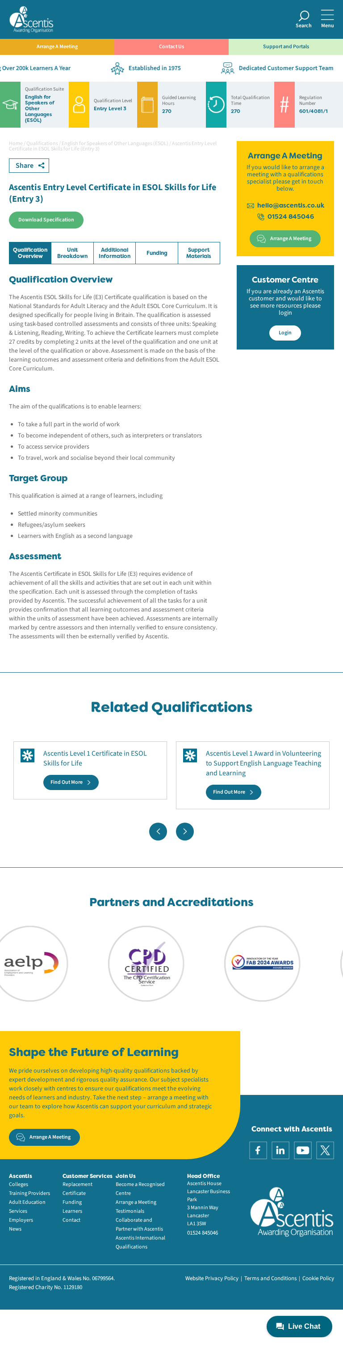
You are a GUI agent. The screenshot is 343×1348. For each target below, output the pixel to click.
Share (24, 165)
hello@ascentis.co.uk (290, 205)
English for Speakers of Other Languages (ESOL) (115, 143)
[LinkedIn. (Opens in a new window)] (280, 1149)
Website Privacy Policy (211, 1278)
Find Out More (66, 782)
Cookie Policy (318, 1278)
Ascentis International (140, 1238)
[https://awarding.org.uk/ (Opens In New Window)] (248, 963)
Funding (72, 1202)
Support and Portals (286, 46)
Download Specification (46, 220)
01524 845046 (291, 216)
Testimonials (130, 1211)
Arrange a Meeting (136, 1202)
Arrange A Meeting (57, 46)
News (15, 1229)
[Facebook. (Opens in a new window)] (258, 1149)
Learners (72, 1211)
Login (285, 333)
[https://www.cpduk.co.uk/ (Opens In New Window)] (131, 963)
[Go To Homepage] (31, 18)
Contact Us (171, 46)
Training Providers (29, 1193)
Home (16, 143)
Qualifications (42, 143)
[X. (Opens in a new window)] (325, 1149)
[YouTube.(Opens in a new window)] (303, 1149)
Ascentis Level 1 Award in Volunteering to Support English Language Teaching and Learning (263, 763)
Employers (21, 1220)
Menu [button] (327, 25)
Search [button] (304, 25)
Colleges (18, 1184)
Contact (71, 1220)
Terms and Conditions (270, 1278)
